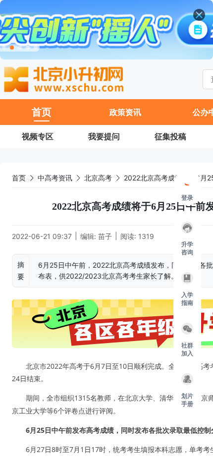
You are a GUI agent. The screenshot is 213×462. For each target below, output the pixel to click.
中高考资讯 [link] (55, 177)
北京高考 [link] (98, 177)
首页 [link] (19, 177)
